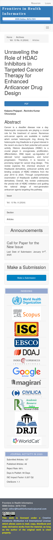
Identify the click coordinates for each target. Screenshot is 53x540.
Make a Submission (26, 277)
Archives (20, 37)
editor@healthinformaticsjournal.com (27, 508)
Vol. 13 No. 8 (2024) (19, 40)
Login (48, 3)
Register (35, 3)
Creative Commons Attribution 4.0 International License (26, 519)
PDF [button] (26, 103)
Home (9, 37)
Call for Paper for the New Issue (23, 244)
